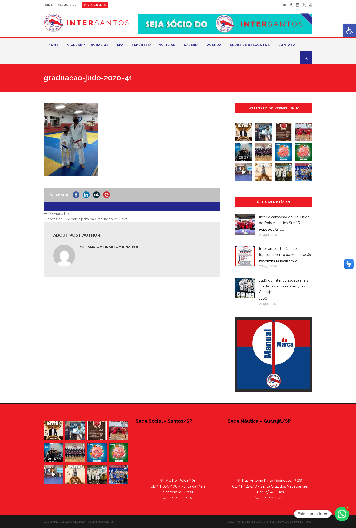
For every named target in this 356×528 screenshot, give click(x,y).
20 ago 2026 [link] (268, 266)
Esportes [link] (141, 45)
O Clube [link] (74, 45)
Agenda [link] (214, 45)
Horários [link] (99, 45)
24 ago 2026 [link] (268, 235)
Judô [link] (263, 298)
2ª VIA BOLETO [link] (95, 5)
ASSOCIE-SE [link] (67, 5)
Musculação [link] (286, 261)
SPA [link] (120, 45)
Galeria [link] (191, 45)
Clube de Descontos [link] (250, 45)
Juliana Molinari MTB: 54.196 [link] (109, 247)
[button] (342, 514)
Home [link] (53, 45)
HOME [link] (48, 5)
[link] (349, 30)
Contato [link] (286, 45)
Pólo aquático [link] (271, 229)
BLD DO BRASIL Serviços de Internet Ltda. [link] (283, 521)
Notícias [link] (166, 45)
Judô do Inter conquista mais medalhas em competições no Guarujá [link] (285, 286)
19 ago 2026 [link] (267, 304)
